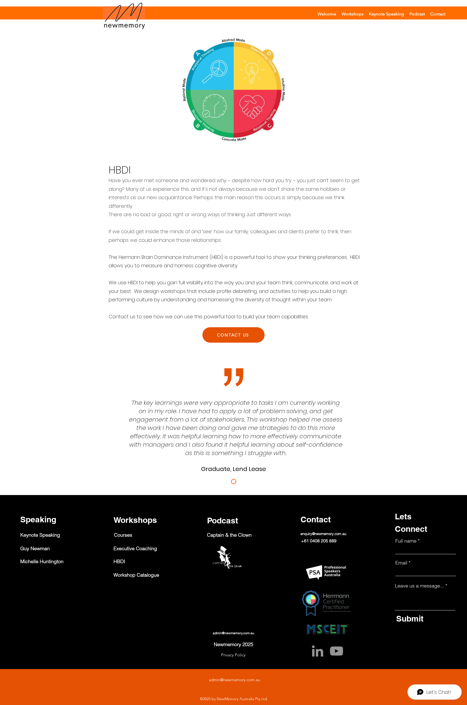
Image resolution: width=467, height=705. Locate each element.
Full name (405, 541)
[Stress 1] (233, 481)
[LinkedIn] (317, 651)
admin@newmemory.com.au (234, 679)
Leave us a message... (419, 585)
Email (401, 562)
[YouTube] (336, 651)
